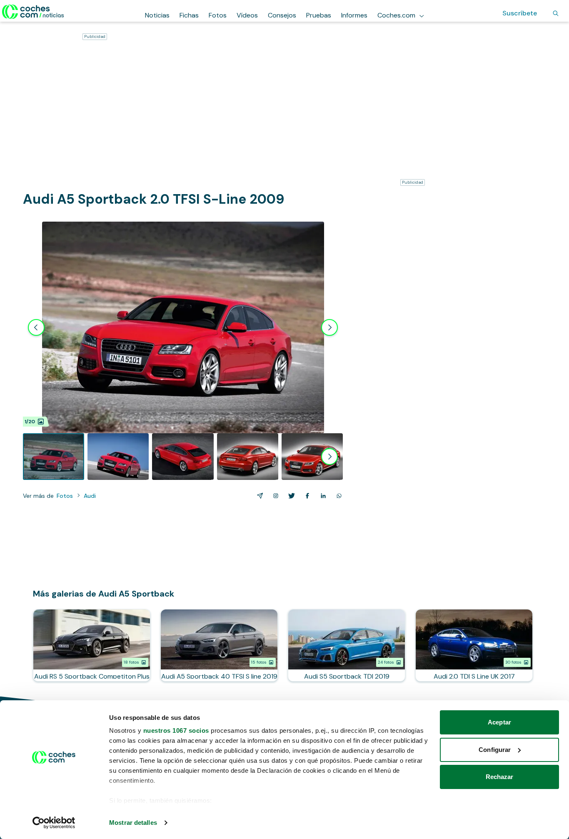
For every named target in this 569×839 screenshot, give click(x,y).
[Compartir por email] (258, 495)
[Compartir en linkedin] (321, 495)
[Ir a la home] (33, 11)
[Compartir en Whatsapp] (337, 495)
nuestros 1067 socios (176, 730)
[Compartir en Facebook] (305, 495)
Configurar (495, 749)
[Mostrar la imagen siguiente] (329, 327)
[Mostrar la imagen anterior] (36, 327)
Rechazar (500, 776)
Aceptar (499, 722)
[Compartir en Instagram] (274, 495)
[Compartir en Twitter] (289, 495)
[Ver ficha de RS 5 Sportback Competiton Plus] (91, 645)
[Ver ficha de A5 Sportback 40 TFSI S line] (219, 645)
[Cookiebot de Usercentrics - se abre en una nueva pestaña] (53, 823)
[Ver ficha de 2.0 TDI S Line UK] (474, 645)
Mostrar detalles (133, 822)
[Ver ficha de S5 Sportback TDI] (346, 645)
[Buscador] (555, 13)
